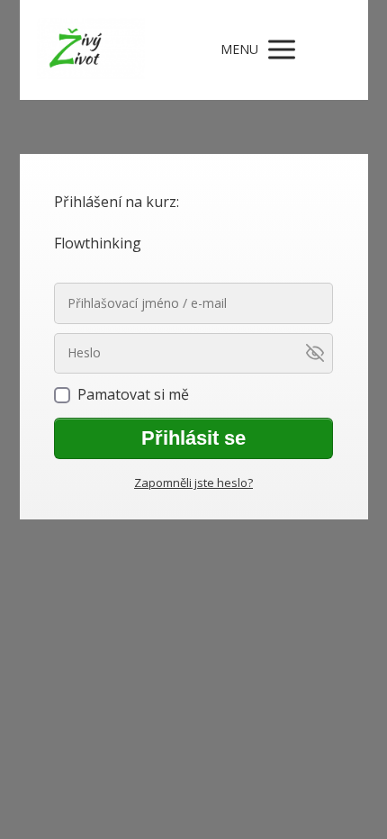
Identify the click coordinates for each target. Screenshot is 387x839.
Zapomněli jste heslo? (193, 482)
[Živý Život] (91, 50)
